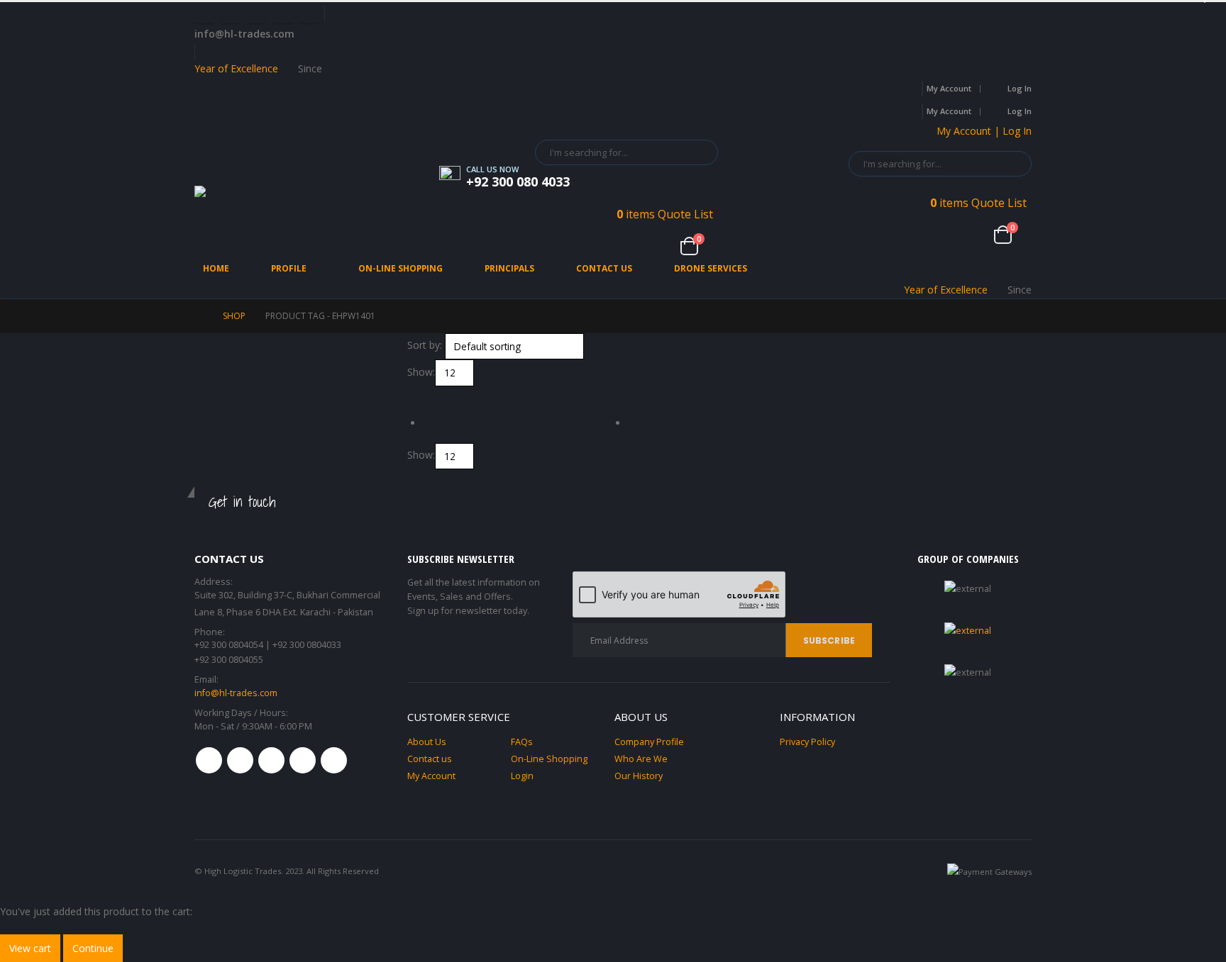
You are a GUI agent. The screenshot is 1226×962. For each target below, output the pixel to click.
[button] (413, 394)
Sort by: (424, 345)
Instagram (302, 760)
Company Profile (649, 742)
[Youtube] (257, 14)
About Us (426, 742)
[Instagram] (283, 14)
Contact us (429, 759)
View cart (30, 948)
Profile (288, 268)
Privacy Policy (807, 742)
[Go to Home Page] (198, 316)
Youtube (271, 760)
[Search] (697, 152)
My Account (949, 88)
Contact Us (604, 268)
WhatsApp (334, 760)
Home (216, 268)
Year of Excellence (236, 68)
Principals (509, 268)
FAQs (522, 742)
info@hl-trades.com (235, 693)
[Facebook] (203, 14)
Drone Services (710, 268)
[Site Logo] (258, 197)
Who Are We (641, 759)
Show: (421, 372)
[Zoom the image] (967, 631)
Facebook (209, 760)
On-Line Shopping (400, 268)
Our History (638, 776)
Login (522, 776)
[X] (230, 14)
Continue (93, 948)
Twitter (240, 760)
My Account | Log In (984, 131)
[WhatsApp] (309, 14)
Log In (1019, 88)
